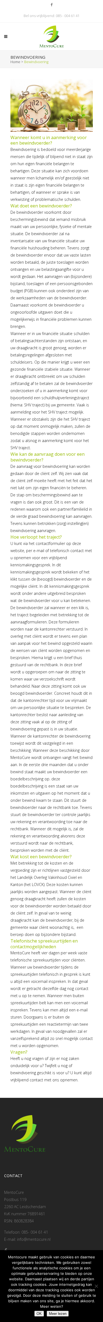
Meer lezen (57, 1314)
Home (15, 61)
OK (39, 1314)
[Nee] (96, 1286)
